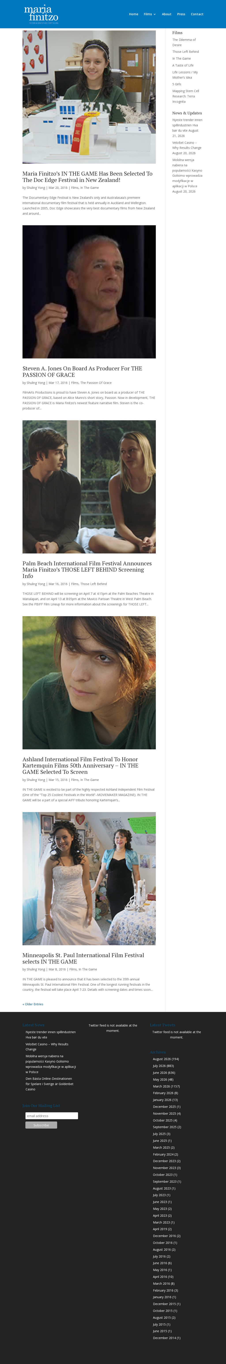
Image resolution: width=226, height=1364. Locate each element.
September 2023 (165, 1181)
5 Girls (176, 84)
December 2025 (164, 1106)
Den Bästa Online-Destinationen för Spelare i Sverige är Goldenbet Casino (49, 1083)
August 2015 (162, 1317)
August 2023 (162, 1188)
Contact (197, 14)
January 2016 (162, 1297)
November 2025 (164, 1113)
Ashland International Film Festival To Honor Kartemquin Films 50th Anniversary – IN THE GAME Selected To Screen (80, 765)
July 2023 (159, 1195)
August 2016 (162, 1249)
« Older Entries (33, 1004)
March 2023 (161, 1222)
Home (133, 14)
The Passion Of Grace (96, 383)
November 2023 (164, 1168)
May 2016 (160, 1270)
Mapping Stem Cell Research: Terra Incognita (185, 96)
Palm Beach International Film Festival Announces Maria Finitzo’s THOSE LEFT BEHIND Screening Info (87, 569)
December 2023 (164, 1161)
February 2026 (163, 1093)
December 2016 (164, 1236)
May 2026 (160, 1079)
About (166, 14)
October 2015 (163, 1311)
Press (181, 14)
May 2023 (160, 1209)
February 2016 (163, 1290)
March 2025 (161, 1147)
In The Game (89, 188)
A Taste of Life (183, 65)
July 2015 (159, 1324)
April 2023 (160, 1215)
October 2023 (163, 1175)
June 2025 (160, 1141)
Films (148, 14)
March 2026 (161, 1086)
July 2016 (159, 1256)
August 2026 (162, 1059)
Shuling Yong (36, 188)
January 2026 (162, 1100)
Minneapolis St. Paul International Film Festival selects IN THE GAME (83, 958)
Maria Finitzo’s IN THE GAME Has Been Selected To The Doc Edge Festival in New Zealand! (88, 177)
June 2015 (160, 1331)
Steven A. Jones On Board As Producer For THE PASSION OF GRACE (82, 371)
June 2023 (160, 1202)
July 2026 (159, 1066)
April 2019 (160, 1229)
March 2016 (161, 1283)
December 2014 (164, 1338)
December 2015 (164, 1304)
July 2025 (159, 1134)
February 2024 (163, 1154)
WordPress (97, 1358)
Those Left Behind (93, 584)
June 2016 (160, 1263)
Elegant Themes (54, 1358)
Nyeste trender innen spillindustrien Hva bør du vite (187, 125)
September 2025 (165, 1127)
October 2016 (163, 1243)
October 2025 (163, 1120)
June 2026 (160, 1072)
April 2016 (160, 1277)
